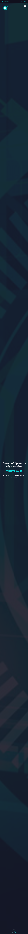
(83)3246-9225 (6, 1)
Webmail (24, 1)
